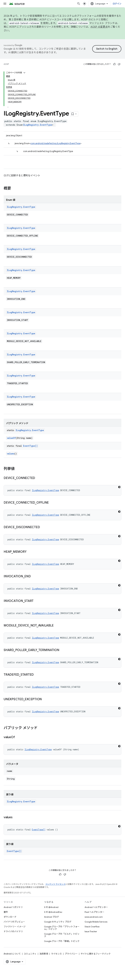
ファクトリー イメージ (14, 926)
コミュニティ (30, 954)
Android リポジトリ (13, 907)
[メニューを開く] (5, 3)
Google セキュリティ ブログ (57, 921)
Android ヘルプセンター (96, 907)
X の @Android (51, 907)
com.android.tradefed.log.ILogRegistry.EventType (55, 143)
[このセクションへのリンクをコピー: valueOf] (18, 737)
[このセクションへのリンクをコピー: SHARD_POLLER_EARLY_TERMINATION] (62, 650)
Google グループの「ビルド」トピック (61, 935)
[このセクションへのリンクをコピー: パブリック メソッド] (41, 728)
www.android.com (94, 917)
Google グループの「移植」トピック (61, 941)
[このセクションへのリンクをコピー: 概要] (14, 188)
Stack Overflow (92, 926)
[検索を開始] (78, 3)
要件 (6, 912)
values (10, 453)
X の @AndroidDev (53, 912)
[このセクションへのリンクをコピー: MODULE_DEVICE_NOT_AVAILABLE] (57, 626)
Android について (12, 954)
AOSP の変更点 (99, 26)
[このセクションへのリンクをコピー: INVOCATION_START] (37, 601)
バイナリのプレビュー (14, 921)
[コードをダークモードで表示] (119, 487)
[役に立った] (114, 64)
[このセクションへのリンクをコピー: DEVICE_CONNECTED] (38, 478)
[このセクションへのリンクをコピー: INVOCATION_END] (34, 576)
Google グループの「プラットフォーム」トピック (61, 927)
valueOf (11, 438)
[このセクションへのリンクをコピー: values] (15, 817)
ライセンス (56, 954)
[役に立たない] (119, 64)
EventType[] (30, 445)
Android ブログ (51, 917)
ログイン (117, 3)
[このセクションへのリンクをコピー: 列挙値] (18, 469)
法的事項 (43, 954)
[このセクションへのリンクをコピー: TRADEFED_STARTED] (37, 675)
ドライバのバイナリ (13, 931)
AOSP (6, 64)
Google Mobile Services (96, 921)
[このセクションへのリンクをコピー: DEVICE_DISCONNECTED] (43, 527)
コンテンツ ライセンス (55, 884)
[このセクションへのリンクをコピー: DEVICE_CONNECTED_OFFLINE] (52, 503)
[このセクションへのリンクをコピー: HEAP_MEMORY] (29, 552)
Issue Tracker (91, 931)
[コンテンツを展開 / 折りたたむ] (24, 72)
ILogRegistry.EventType (37, 124)
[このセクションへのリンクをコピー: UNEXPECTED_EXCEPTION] (45, 699)
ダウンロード (10, 917)
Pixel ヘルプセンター (94, 912)
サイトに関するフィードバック (96, 954)
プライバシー (71, 954)
